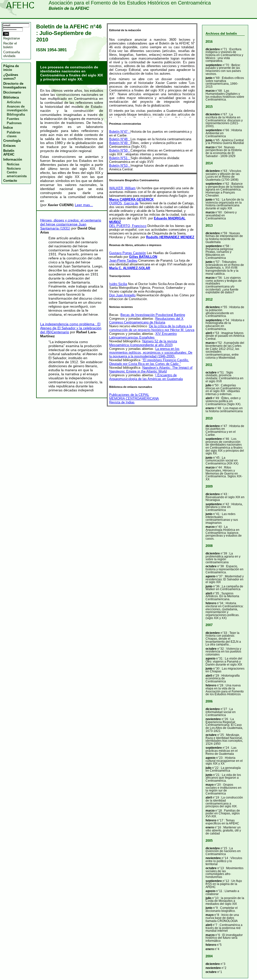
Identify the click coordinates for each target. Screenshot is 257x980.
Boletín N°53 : (120, 165)
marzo (210, 90)
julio (208, 385)
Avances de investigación (17, 108)
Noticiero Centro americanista (17, 172)
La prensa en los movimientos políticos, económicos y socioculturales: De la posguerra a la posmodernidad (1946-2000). (150, 352)
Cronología (12, 141)
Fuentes (13, 119)
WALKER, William (122, 188)
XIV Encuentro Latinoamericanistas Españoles (143, 335)
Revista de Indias (122, 402)
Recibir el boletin (10, 45)
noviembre (213, 719)
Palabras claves (13, 134)
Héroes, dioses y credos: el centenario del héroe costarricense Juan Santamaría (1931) (70, 224)
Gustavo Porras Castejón (127, 253)
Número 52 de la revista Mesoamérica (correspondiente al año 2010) (143, 343)
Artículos (14, 102)
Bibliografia (16, 114)
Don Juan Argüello (122, 295)
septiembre (214, 65)
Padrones (14, 123)
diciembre (213, 49)
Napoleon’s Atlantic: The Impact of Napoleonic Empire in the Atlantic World (150, 369)
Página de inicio (11, 68)
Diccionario (12, 92)
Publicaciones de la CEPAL (129, 395)
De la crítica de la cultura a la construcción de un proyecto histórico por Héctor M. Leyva (151, 328)
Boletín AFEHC (8, 152)
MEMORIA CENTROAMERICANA (134, 398)
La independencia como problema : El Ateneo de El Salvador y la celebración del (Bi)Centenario (70, 328)
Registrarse (11, 38)
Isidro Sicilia (118, 284)
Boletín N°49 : (120, 143)
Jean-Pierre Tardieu (123, 260)
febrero (211, 603)
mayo (210, 784)
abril (209, 333)
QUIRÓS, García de (123, 203)
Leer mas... (84, 205)
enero (210, 408)
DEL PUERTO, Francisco (127, 226)
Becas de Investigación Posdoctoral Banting (152, 315)
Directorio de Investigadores (14, 85)
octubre (211, 372)
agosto (210, 576)
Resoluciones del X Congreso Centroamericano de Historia (146, 320)
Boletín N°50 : (120, 150)
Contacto (10, 180)
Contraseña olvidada (11, 54)
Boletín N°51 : (120, 158)
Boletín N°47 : (120, 131)
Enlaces (9, 146)
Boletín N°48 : (120, 139)
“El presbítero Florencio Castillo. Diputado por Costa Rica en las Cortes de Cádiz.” (149, 362)
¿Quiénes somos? (10, 76)
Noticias (13, 164)
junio (209, 77)
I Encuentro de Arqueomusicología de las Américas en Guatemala (146, 377)
